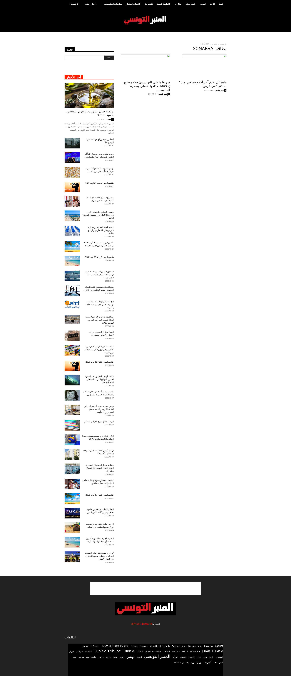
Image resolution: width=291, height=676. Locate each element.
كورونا (207, 662)
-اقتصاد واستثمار (133, 3)
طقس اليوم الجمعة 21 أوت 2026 (99, 183)
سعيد (115, 657)
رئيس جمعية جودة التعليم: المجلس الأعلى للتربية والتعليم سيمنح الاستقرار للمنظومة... (99, 409)
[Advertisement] (145, 588)
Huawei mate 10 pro (115, 645)
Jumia (85, 645)
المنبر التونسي (157, 656)
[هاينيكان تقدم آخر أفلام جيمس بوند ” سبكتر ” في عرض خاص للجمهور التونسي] (201, 66)
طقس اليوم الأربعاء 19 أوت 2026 (99, 257)
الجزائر (71, 651)
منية (109, 119)
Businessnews (195, 646)
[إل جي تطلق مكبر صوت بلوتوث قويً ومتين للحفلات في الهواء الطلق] (72, 527)
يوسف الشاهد (179, 662)
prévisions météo (153, 651)
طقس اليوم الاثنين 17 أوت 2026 (99, 495)
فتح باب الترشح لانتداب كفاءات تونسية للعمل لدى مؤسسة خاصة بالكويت (99, 304)
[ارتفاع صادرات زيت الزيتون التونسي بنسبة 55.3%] (89, 95)
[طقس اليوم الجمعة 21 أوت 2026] (72, 186)
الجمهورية (219, 657)
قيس (74, 657)
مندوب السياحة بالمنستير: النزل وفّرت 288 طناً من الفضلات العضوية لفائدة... (98, 215)
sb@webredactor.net (141, 623)
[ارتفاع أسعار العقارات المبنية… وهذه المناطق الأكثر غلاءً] (72, 454)
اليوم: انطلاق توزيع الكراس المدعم (99, 421)
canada (166, 646)
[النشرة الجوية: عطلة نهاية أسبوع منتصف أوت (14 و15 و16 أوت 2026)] (72, 542)
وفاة (187, 662)
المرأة (175, 656)
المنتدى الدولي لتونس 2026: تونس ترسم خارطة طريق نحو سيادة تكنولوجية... (99, 274)
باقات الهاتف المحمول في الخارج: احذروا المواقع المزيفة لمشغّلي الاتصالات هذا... (99, 379)
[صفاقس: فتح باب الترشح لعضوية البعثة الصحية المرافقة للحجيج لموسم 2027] (72, 319)
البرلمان (79, 651)
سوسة (108, 657)
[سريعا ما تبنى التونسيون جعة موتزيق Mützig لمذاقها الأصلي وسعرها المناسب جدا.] (145, 66)
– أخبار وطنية (91, 3)
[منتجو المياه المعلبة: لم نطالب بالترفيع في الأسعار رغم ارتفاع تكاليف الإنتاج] (72, 231)
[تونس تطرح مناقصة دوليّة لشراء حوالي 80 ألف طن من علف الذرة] (72, 172)
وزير (192, 662)
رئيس (121, 657)
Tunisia (139, 651)
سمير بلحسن (163, 94)
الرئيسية (75, 3)
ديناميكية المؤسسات (113, 3)
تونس (131, 656)
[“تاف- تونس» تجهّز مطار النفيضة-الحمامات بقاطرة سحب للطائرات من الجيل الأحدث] (72, 556)
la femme (195, 651)
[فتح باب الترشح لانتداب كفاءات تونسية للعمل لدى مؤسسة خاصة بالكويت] (72, 304)
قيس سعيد (218, 662)
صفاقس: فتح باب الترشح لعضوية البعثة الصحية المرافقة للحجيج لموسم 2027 (99, 320)
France (134, 645)
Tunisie (128, 651)
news (167, 651)
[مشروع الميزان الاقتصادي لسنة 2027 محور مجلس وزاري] (72, 201)
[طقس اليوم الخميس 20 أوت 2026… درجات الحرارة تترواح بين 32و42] (72, 246)
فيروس (81, 657)
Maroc (185, 651)
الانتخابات (88, 651)
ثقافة (212, 3)
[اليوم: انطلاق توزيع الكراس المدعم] (72, 425)
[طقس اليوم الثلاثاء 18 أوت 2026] (72, 365)
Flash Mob (144, 646)
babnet (219, 645)
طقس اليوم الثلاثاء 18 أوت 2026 (99, 362)
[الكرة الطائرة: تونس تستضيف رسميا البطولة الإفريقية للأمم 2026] (72, 439)
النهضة (139, 657)
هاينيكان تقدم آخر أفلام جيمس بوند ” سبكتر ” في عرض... (202, 84)
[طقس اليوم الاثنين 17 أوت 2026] (72, 498)
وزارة (198, 662)
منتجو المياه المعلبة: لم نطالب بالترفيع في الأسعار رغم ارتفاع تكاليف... (101, 230)
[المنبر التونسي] (145, 20)
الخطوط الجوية (163, 3)
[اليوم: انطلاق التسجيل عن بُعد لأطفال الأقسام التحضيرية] (72, 336)
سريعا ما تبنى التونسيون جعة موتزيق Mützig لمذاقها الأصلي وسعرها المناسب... (146, 86)
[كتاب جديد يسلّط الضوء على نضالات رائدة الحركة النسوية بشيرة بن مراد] (72, 395)
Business (208, 646)
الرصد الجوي (208, 657)
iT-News (94, 645)
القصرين (191, 657)
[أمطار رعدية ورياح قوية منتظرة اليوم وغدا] (72, 143)
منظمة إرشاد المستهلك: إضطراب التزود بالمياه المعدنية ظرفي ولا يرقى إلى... (99, 468)
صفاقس (101, 657)
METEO (176, 651)
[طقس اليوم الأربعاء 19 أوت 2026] (72, 261)
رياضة (221, 3)
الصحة (203, 3)
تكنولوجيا (149, 3)
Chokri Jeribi (155, 646)
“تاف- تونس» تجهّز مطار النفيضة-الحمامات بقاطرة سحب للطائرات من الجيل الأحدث (99, 556)
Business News (179, 646)
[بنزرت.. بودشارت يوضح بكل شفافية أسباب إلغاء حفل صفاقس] (72, 484)
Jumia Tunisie (212, 651)
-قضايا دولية (191, 3)
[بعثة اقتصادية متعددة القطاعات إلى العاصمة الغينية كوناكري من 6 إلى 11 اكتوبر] (72, 290)
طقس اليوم (91, 657)
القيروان (183, 657)
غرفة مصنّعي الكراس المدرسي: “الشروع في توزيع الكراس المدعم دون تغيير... (99, 349)
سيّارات (178, 3)
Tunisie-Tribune (107, 650)
